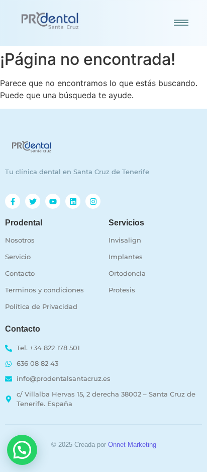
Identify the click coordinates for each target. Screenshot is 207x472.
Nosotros (20, 240)
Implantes (126, 257)
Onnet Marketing (132, 444)
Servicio (18, 257)
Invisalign (125, 240)
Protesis (122, 290)
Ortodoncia (127, 273)
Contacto (20, 273)
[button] (22, 450)
